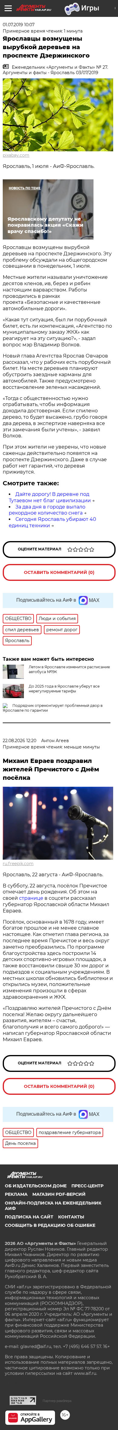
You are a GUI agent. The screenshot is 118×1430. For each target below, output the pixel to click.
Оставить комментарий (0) (59, 572)
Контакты (71, 1217)
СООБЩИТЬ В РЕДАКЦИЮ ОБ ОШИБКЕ (50, 1225)
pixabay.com (16, 155)
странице (31, 898)
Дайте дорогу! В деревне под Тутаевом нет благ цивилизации (50, 497)
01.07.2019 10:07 (18, 24)
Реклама (16, 1194)
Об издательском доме (36, 1186)
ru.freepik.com (18, 863)
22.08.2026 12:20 (19, 740)
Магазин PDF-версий (59, 1194)
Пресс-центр (87, 1186)
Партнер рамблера (57, 1401)
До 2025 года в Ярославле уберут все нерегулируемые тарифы (64, 688)
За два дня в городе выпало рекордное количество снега (47, 510)
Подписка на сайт (29, 1217)
